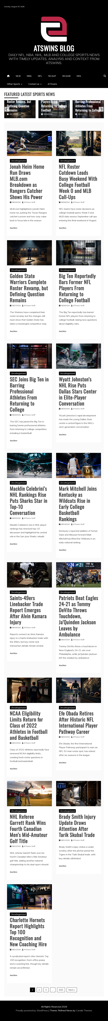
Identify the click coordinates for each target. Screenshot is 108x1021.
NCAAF (52, 75)
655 (61, 989)
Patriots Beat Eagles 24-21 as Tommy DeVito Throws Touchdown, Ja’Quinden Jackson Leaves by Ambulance (78, 616)
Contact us (33, 84)
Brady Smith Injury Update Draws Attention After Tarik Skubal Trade (77, 825)
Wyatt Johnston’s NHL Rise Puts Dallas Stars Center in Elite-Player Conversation (87, 101)
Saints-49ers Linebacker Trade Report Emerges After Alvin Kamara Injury (28, 610)
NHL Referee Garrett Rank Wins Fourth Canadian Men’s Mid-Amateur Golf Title (29, 828)
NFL (40, 75)
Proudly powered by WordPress (32, 1010)
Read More (13, 228)
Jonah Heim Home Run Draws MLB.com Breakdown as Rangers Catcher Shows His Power (27, 181)
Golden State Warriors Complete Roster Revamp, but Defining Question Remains (29, 288)
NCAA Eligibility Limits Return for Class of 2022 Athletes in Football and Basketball (29, 725)
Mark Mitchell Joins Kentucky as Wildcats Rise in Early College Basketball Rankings (78, 503)
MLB (18, 75)
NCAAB (66, 75)
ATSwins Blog (54, 48)
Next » (71, 989)
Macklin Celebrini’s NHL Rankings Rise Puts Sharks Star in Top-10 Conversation (28, 500)
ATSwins (52, 84)
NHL (79, 75)
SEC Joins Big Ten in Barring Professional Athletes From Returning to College (54, 103)
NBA (29, 75)
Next (101, 109)
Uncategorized (18, 160)
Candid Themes (84, 1010)
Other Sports (13, 84)
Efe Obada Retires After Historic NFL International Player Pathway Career (78, 722)
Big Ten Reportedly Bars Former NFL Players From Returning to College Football (20, 101)
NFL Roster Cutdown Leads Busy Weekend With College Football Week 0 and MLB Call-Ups (78, 181)
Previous (6, 109)
